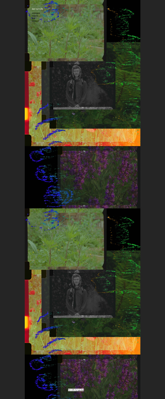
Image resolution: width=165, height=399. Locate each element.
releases (36, 13)
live (33, 18)
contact (35, 21)
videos (35, 16)
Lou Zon (81, 390)
